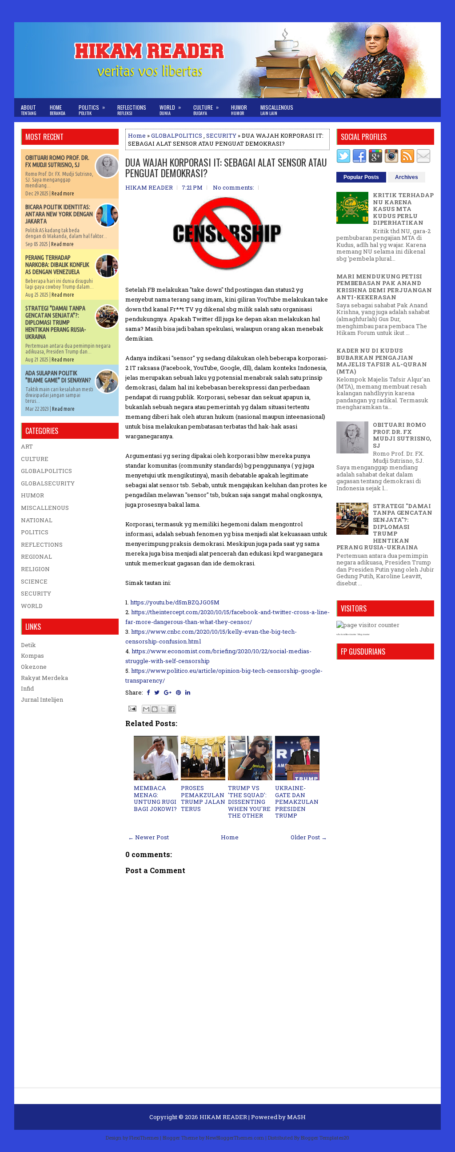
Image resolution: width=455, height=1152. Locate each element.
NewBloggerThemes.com (235, 1137)
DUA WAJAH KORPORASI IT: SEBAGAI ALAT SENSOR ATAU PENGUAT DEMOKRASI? (226, 167)
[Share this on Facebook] (148, 692)
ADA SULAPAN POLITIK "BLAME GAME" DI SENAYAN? (58, 376)
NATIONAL (36, 520)
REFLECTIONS (42, 544)
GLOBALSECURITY (48, 483)
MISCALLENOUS (45, 508)
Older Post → (309, 837)
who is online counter (346, 634)
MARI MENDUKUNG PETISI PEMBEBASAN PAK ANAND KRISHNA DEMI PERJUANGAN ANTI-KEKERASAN (384, 286)
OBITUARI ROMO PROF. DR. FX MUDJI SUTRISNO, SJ (57, 161)
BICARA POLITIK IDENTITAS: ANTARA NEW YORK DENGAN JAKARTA (59, 214)
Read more (63, 193)
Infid (27, 688)
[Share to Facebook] (171, 709)
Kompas (32, 655)
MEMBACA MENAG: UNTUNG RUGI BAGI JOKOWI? (155, 798)
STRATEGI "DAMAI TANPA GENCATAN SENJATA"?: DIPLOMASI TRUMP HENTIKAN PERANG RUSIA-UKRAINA (55, 322)
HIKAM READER (223, 1117)
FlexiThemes (144, 1137)
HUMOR (32, 495)
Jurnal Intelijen (42, 699)
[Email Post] (131, 708)
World (170, 109)
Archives (406, 177)
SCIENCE (34, 581)
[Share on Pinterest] (178, 692)
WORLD (32, 606)
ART (27, 446)
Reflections (131, 109)
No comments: (233, 187)
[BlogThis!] (154, 709)
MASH (296, 1117)
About (28, 109)
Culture (206, 109)
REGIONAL (36, 556)
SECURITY (221, 135)
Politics (92, 109)
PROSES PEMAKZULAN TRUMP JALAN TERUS (203, 798)
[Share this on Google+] (168, 692)
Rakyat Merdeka (44, 678)
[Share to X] (163, 709)
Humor (239, 109)
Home (57, 109)
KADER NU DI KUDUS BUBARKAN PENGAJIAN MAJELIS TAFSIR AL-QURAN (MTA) (381, 360)
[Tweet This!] (157, 692)
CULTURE (34, 459)
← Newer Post (148, 837)
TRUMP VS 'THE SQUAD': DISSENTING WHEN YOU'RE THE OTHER (249, 801)
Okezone (34, 667)
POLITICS (34, 532)
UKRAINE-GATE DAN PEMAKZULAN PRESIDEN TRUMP (297, 801)
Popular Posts (361, 177)
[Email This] (146, 709)
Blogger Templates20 (325, 1137)
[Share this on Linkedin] (187, 692)
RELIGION (35, 569)
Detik (28, 645)
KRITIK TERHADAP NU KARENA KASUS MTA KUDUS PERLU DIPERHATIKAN (403, 208)
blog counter (364, 634)
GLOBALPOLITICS (176, 135)
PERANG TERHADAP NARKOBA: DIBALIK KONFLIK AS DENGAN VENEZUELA (57, 264)
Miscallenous (276, 109)
